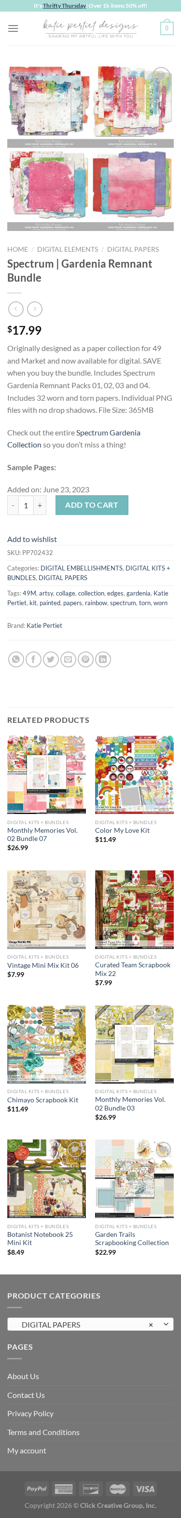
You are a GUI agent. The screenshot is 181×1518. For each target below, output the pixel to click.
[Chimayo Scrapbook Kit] (46, 1044)
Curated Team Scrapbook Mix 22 (132, 969)
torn (145, 603)
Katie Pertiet (44, 625)
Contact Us (26, 1394)
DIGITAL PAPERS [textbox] (85, 1324)
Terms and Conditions (43, 1432)
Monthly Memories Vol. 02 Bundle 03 (130, 1104)
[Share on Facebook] (34, 659)
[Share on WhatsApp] (16, 659)
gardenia (138, 593)
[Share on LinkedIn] (103, 659)
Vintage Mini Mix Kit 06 (43, 965)
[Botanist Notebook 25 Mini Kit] (46, 1178)
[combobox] (90, 1324)
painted (50, 603)
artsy (46, 593)
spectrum (123, 603)
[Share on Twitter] (51, 659)
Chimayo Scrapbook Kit (42, 1100)
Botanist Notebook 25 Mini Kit (40, 1239)
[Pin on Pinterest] (86, 659)
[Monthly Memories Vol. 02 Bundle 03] (134, 1044)
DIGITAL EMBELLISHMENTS (82, 568)
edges (115, 593)
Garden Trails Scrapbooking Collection (132, 1239)
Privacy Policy (30, 1413)
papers (72, 603)
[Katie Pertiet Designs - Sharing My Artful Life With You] (90, 28)
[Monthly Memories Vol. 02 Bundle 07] (46, 774)
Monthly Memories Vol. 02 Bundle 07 (42, 835)
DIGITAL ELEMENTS (67, 249)
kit (33, 603)
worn (160, 603)
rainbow (96, 603)
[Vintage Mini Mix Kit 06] (46, 909)
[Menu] (13, 28)
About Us (23, 1376)
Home (17, 249)
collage (65, 593)
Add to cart (91, 504)
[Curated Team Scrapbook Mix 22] (134, 909)
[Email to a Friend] (68, 659)
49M (29, 593)
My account (26, 1450)
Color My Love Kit (122, 830)
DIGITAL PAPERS (133, 249)
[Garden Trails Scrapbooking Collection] (134, 1178)
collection (91, 593)
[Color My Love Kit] (134, 774)
